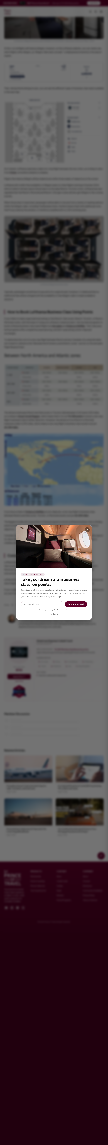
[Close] (87, 529)
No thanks (54, 614)
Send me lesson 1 (76, 604)
